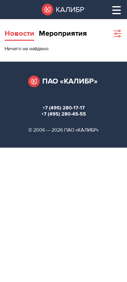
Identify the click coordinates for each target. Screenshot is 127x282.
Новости (19, 33)
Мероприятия (63, 33)
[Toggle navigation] (116, 10)
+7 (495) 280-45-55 (63, 114)
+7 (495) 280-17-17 (64, 108)
